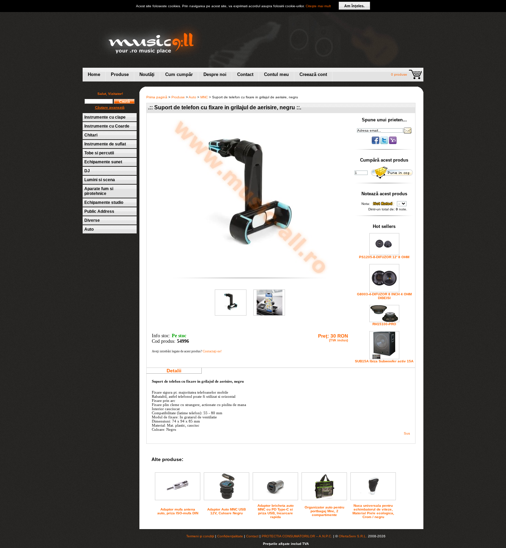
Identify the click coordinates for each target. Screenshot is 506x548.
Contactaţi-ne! (212, 351)
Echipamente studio (103, 202)
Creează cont (313, 74)
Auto (89, 229)
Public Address (99, 211)
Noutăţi (147, 74)
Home (94, 74)
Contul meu (276, 74)
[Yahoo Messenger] (393, 143)
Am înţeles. (354, 6)
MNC (204, 97)
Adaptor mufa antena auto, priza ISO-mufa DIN (177, 511)
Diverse (92, 220)
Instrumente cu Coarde (106, 126)
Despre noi (214, 74)
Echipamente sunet (103, 162)
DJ (87, 170)
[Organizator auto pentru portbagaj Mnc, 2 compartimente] (324, 498)
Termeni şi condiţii (200, 536)
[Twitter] (384, 143)
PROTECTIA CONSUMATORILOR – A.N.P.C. (297, 536)
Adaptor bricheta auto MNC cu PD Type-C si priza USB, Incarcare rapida (275, 511)
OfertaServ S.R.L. (353, 536)
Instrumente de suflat (105, 144)
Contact (245, 74)
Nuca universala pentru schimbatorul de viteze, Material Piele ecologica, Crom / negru (373, 511)
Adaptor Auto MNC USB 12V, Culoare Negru (226, 511)
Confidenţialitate (230, 536)
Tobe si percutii (99, 153)
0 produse (399, 74)
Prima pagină (156, 97)
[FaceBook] (376, 143)
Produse (120, 74)
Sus (407, 433)
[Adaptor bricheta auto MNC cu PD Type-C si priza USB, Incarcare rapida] (275, 496)
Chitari (90, 135)
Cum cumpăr (179, 74)
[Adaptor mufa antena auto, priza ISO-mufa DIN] (177, 496)
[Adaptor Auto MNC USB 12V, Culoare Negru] (226, 499)
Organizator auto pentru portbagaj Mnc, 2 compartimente (324, 511)
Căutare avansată (110, 107)
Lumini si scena (99, 179)
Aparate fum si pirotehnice (98, 191)
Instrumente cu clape (105, 117)
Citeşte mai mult (318, 6)
